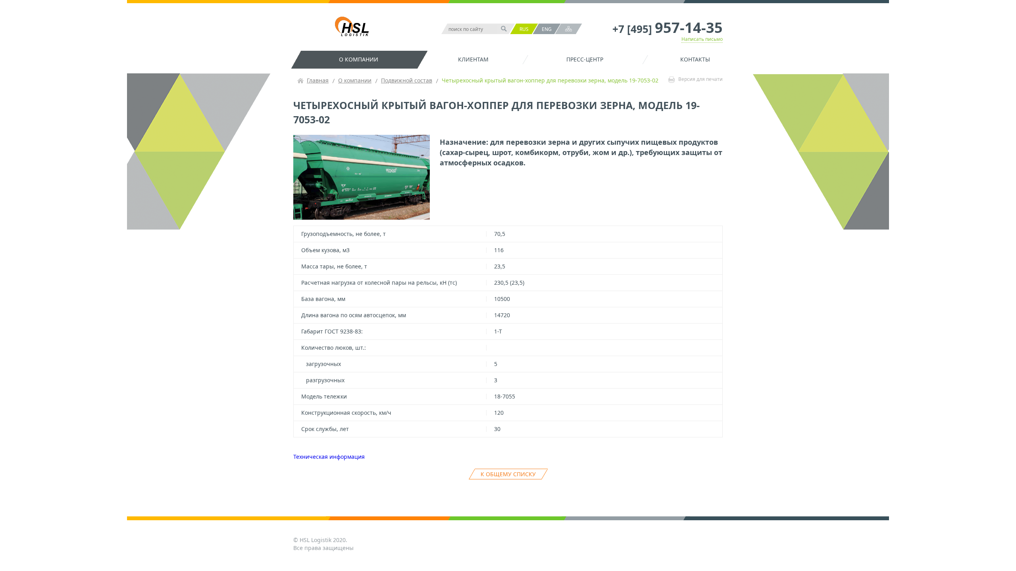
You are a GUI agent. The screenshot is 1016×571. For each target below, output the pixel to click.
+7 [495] (667, 29)
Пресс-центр (584, 59)
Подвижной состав (406, 80)
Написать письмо (702, 39)
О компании (358, 59)
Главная (318, 80)
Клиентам (473, 59)
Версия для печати (700, 79)
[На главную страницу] (353, 27)
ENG (547, 29)
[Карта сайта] (568, 28)
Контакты (695, 59)
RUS (524, 29)
